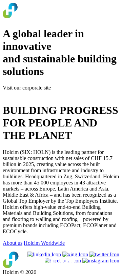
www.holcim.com (22, 94)
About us (12, 243)
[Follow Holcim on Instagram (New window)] (100, 260)
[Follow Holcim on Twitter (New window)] (104, 254)
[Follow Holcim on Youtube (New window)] (75, 254)
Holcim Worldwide (44, 243)
